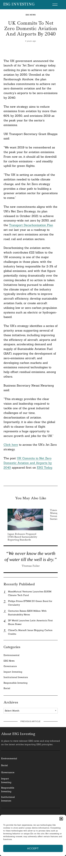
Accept (33, 848)
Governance (10, 666)
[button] (61, 818)
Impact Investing (13, 671)
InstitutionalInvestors (8, 799)
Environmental (11, 655)
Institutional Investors (16, 677)
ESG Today (44, 467)
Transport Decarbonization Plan (31, 225)
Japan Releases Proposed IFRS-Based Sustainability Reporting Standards (22, 536)
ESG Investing (19, 4)
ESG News (31, 15)
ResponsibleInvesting (7, 789)
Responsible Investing (16, 682)
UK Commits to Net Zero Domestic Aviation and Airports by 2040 (28, 462)
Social (7, 688)
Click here (11, 444)
